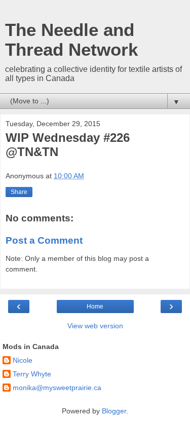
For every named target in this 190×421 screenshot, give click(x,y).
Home (95, 306)
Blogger (114, 411)
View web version (95, 326)
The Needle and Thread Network (71, 39)
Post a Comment (44, 240)
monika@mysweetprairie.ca (57, 388)
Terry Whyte (32, 374)
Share (19, 192)
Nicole (22, 360)
